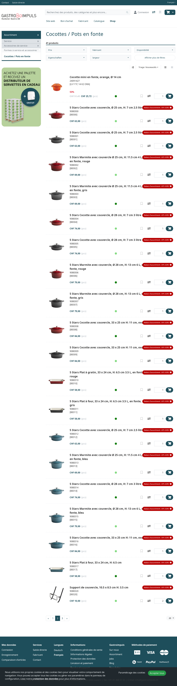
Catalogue (99, 21)
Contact (37, 659)
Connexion (7, 649)
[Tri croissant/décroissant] (133, 67)
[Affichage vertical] (165, 67)
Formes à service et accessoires (20, 50)
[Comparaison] (154, 12)
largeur (96, 57)
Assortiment (10, 34)
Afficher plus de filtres (155, 57)
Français (170, 2)
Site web (50, 21)
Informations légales (81, 654)
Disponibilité (143, 50)
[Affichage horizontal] (172, 67)
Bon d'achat (67, 21)
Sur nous (114, 649)
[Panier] (168, 12)
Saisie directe (40, 649)
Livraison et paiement (82, 663)
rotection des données (46, 678)
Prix (50, 50)
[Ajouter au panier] (169, 96)
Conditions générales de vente (86, 649)
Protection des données (83, 658)
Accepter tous (157, 673)
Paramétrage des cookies (132, 672)
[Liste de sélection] (160, 12)
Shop (112, 21)
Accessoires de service (15, 45)
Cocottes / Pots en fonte (17, 56)
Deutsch (58, 650)
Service (7, 41)
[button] (115, 96)
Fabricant (83, 21)
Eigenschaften (55, 57)
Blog (111, 663)
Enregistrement (10, 654)
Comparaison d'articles (14, 659)
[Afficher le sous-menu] (38, 35)
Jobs (111, 658)
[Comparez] (149, 96)
